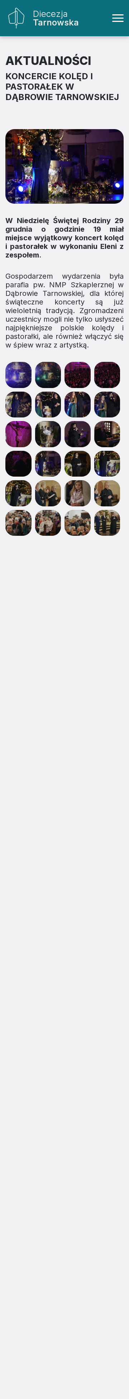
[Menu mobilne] (118, 18)
